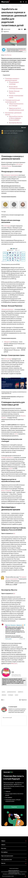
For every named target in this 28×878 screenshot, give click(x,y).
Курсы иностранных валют (7, 855)
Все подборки (4, 852)
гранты (3, 691)
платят (11, 468)
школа (16, 695)
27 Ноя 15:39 (22, 638)
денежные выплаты (11, 691)
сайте (16, 434)
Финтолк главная (5, 6)
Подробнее (14, 807)
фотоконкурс (8, 359)
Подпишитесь (22, 50)
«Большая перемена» (7, 309)
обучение (4, 695)
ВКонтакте (14, 663)
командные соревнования (11, 175)
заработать (20, 691)
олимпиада (6, 226)
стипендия (10, 695)
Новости (3, 844)
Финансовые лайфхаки (16, 6)
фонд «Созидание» (6, 490)
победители (7, 341)
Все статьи (3, 848)
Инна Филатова (7, 55)
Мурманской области (7, 457)
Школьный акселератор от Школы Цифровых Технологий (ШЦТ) (16, 118)
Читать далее (8, 638)
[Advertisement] (14, 749)
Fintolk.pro (16, 868)
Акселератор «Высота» (15, 122)
